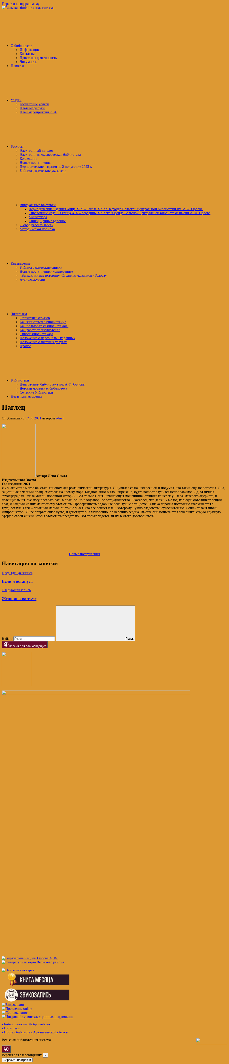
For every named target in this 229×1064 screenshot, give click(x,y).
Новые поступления (35, 162)
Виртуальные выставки (38, 205)
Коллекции (28, 158)
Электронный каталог (36, 150)
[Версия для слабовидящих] (6, 1049)
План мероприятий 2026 (38, 112)
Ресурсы (17, 146)
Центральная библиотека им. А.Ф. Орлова (52, 384)
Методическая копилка (37, 229)
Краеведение (20, 263)
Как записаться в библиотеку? (43, 322)
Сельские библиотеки (36, 392)
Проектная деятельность (38, 58)
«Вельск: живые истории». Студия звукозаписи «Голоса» (63, 275)
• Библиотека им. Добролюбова (26, 1024)
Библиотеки (20, 380)
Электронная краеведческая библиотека (50, 154)
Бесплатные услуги (34, 104)
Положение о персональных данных (47, 338)
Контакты (27, 54)
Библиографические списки (41, 267)
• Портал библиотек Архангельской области (35, 1032)
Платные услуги (32, 108)
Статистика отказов (35, 318)
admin (60, 418)
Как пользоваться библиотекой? (44, 326)
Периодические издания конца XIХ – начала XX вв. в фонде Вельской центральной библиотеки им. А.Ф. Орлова (116, 209)
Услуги (16, 100)
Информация (30, 50)
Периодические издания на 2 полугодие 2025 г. (56, 166)
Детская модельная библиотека (43, 388)
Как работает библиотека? (40, 330)
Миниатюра (38, 217)
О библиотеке (21, 46)
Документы (28, 62)
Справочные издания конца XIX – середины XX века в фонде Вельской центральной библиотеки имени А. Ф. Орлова (119, 213)
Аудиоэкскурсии (32, 279)
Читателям (19, 314)
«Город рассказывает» (36, 225)
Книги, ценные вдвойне (47, 221)
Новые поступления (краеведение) (46, 271)
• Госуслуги (11, 1028)
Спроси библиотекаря (36, 334)
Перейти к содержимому (21, 4)
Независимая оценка (26, 396)
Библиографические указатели (43, 170)
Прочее (25, 346)
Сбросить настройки (17, 1060)
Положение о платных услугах (43, 342)
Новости (17, 66)
